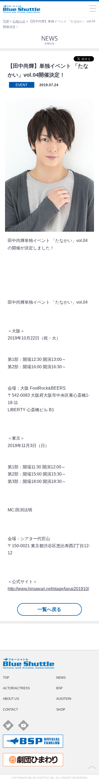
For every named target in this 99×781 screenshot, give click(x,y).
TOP (6, 21)
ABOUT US (11, 699)
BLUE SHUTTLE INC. (42, 777)
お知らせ (19, 21)
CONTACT (10, 709)
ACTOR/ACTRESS (16, 688)
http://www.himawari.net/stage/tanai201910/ (48, 588)
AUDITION (63, 699)
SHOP (60, 709)
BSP (59, 688)
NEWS (61, 678)
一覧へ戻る (49, 609)
